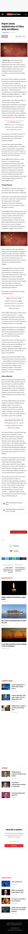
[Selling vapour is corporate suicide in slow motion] (6, 774)
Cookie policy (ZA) (14, 928)
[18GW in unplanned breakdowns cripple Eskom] (14, 588)
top (3, 539)
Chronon (19, 924)
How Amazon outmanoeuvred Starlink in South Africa (18, 784)
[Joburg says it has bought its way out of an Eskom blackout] (6, 910)
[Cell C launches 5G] (6, 884)
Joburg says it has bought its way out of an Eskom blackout (19, 909)
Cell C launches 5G (17, 882)
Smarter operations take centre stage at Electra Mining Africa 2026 (19, 697)
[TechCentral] (14, 14)
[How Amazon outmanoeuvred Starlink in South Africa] (6, 785)
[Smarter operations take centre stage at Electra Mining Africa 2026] (6, 697)
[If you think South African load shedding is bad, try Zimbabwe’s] (14, 635)
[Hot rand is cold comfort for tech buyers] (6, 901)
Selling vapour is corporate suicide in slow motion (19, 774)
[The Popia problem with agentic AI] (6, 795)
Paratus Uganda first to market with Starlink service (18, 686)
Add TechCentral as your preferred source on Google (15, 510)
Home (3, 19)
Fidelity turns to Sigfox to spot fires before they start (19, 708)
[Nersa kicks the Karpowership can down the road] (14, 611)
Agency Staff (6, 32)
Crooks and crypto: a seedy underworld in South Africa (20, 569)
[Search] (25, 14)
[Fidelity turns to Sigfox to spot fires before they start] (6, 708)
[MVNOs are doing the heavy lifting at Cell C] (6, 892)
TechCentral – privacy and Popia (15, 930)
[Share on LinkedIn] (6, 36)
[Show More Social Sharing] (9, 36)
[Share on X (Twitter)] (3, 36)
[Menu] (3, 14)
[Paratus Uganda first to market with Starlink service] (6, 687)
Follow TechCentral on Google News (14, 503)
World (6, 19)
